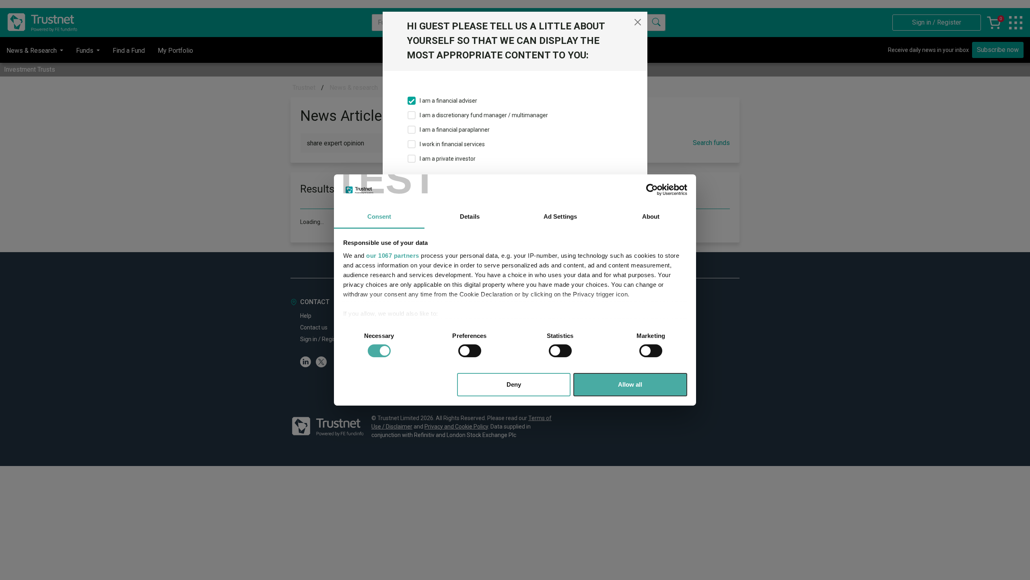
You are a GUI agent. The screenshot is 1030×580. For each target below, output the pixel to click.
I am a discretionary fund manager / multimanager (484, 115)
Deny (514, 384)
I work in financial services (452, 144)
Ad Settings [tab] (560, 216)
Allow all (630, 384)
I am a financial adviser (448, 100)
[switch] (469, 350)
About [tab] (651, 216)
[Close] (637, 22)
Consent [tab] (379, 216)
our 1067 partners (392, 255)
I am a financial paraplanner (455, 129)
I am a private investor (448, 158)
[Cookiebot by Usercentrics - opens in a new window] (652, 190)
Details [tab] (470, 216)
